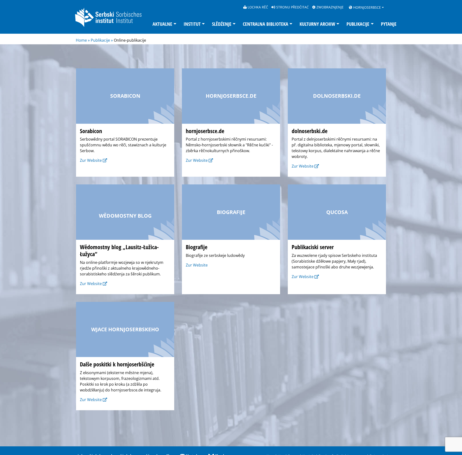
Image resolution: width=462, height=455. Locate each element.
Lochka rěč (257, 7)
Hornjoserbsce (366, 7)
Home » (83, 40)
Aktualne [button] (162, 24)
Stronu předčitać (292, 7)
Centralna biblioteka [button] (265, 24)
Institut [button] (192, 24)
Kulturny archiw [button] (317, 24)
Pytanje (389, 24)
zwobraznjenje (329, 7)
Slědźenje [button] (221, 24)
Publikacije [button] (357, 24)
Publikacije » (102, 40)
